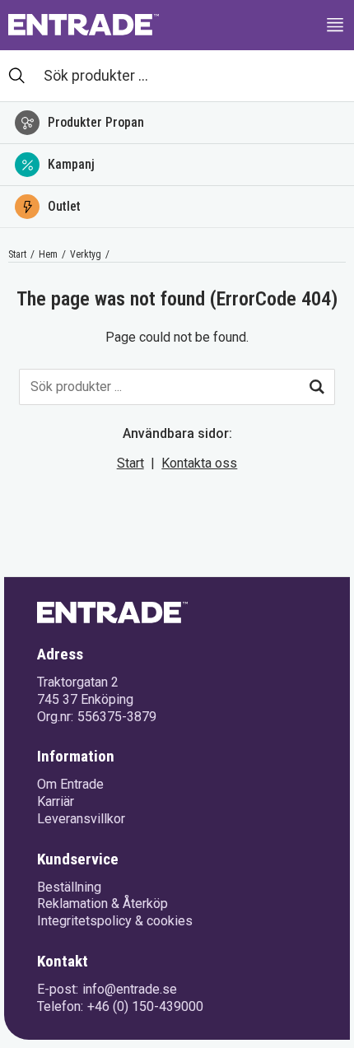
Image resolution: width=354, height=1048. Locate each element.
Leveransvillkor (81, 819)
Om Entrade (70, 784)
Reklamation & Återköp (102, 903)
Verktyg (85, 254)
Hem (48, 254)
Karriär (55, 801)
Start (17, 254)
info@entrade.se (129, 989)
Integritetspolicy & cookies (115, 921)
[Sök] (317, 387)
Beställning (69, 887)
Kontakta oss (199, 463)
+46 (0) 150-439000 (145, 1006)
